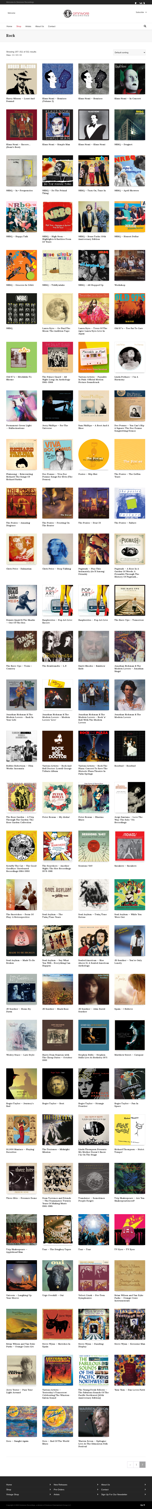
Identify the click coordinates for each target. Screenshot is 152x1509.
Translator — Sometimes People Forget (91, 1199)
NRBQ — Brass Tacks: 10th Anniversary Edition (92, 237)
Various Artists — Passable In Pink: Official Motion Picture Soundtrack (92, 380)
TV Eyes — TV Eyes (124, 1249)
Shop (8, 1489)
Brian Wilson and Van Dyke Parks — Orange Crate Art (20, 1345)
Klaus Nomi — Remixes (90, 98)
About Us (105, 1484)
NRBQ (9, 328)
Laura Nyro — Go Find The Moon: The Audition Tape (56, 329)
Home (9, 1484)
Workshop (119, 285)
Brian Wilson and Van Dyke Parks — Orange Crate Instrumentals (128, 1298)
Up (141, 1505)
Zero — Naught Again (17, 1441)
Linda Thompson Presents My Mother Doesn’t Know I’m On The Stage (92, 1152)
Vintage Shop (12, 1494)
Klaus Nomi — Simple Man (56, 144)
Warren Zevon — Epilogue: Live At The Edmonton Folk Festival (93, 1444)
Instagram (141, 2)
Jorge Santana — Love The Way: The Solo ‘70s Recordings (128, 820)
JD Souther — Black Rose (55, 1009)
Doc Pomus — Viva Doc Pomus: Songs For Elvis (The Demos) (57, 477)
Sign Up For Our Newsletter (114, 1494)
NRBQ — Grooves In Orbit (20, 285)
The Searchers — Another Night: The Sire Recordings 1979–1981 (56, 868)
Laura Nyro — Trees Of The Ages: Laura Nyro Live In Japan (92, 331)
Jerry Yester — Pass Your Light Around (19, 1391)
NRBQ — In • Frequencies (19, 190)
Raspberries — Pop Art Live (93, 620)
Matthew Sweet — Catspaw (128, 1055)
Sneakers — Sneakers (125, 865)
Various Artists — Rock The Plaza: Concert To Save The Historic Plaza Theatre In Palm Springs (92, 769)
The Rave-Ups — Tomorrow (129, 620)
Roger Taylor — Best (53, 1103)
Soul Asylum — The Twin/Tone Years (52, 915)
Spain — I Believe (123, 1009)
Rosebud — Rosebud (125, 765)
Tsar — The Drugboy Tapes (56, 1249)
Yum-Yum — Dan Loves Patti (129, 1389)
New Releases (60, 1484)
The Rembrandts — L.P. (54, 666)
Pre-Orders (59, 1489)
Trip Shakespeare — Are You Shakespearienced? (129, 1199)
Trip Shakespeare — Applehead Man (16, 1250)
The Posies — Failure (125, 522)
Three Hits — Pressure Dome (21, 1198)
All (20, 55)
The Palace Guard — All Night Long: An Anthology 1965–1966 (56, 380)
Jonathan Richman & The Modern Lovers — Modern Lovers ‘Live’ (56, 717)
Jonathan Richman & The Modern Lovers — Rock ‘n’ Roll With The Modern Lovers (92, 718)
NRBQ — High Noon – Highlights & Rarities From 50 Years (56, 239)
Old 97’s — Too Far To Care (128, 328)
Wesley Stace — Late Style (20, 1055)
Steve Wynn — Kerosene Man (129, 1344)
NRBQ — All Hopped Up (90, 285)
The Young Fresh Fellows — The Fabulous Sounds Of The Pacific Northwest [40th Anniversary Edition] (93, 1393)
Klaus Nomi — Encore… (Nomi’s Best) (18, 145)
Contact (105, 1489)
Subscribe (140, 12)
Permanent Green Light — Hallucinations (19, 426)
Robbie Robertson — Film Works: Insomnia (19, 767)
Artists (57, 1494)
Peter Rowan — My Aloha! (56, 817)
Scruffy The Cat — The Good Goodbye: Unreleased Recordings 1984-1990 (21, 868)
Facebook (137, 2)
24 (13, 55)
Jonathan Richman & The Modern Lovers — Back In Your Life (19, 717)
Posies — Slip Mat (87, 474)
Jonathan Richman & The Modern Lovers (127, 716)
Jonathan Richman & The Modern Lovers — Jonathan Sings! (129, 669)
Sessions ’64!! (85, 865)
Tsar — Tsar (84, 1249)
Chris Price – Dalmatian (19, 568)
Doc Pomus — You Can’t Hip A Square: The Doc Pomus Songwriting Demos (129, 428)
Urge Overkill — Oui (53, 1295)
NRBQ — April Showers (126, 190)
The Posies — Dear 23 (89, 522)
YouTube (145, 2)
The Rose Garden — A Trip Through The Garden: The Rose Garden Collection (20, 820)
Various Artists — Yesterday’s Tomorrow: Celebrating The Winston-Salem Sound (56, 1393)
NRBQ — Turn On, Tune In (92, 190)
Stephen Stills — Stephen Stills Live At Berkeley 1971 (92, 1056)
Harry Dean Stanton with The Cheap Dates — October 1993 (57, 1058)
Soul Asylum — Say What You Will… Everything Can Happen (56, 963)
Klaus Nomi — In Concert (127, 98)
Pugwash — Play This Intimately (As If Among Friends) (91, 571)
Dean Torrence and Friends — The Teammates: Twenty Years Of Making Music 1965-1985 (56, 1202)
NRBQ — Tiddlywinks (53, 285)
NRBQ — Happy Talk (17, 236)
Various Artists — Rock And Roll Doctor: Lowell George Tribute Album (57, 768)
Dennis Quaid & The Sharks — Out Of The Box (20, 621)
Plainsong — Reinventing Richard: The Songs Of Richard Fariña (19, 477)
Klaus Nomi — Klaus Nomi (91, 144)
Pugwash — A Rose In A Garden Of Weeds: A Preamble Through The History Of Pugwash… (126, 572)
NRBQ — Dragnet (123, 144)
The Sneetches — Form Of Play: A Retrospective (20, 915)
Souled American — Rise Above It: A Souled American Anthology (93, 963)
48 (17, 55)
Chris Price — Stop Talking (56, 568)
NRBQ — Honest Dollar (126, 236)
